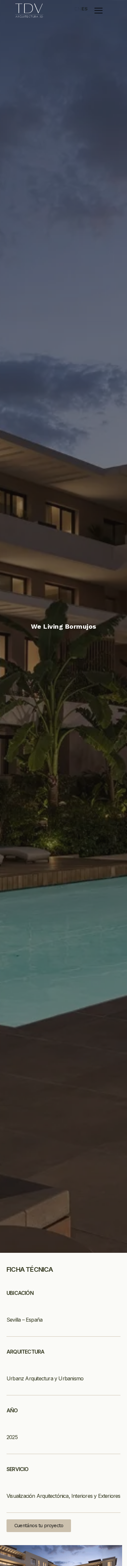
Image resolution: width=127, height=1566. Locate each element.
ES (84, 9)
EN (78, 9)
